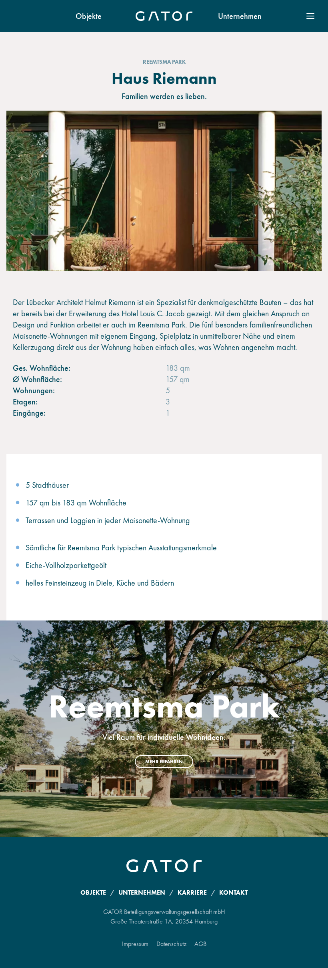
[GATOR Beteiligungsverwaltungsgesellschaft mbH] (164, 16)
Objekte (89, 16)
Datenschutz (171, 944)
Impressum (135, 944)
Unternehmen (240, 16)
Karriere (192, 892)
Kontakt (233, 892)
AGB (200, 944)
